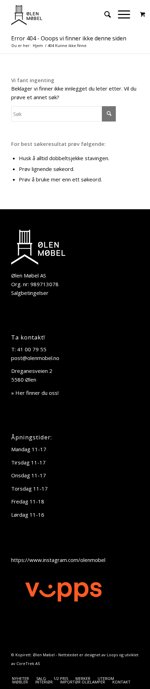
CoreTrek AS (28, 663)
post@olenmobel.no (35, 357)
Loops (112, 654)
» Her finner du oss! (35, 392)
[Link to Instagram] (133, 671)
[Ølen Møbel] (62, 14)
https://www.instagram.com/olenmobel (58, 559)
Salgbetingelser (29, 292)
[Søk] (104, 14)
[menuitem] (104, 14)
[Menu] (120, 14)
